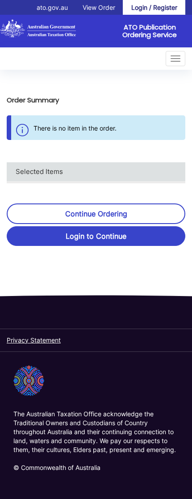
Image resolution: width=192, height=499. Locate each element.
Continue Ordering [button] (96, 213)
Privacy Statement (34, 340)
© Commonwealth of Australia (56, 467)
